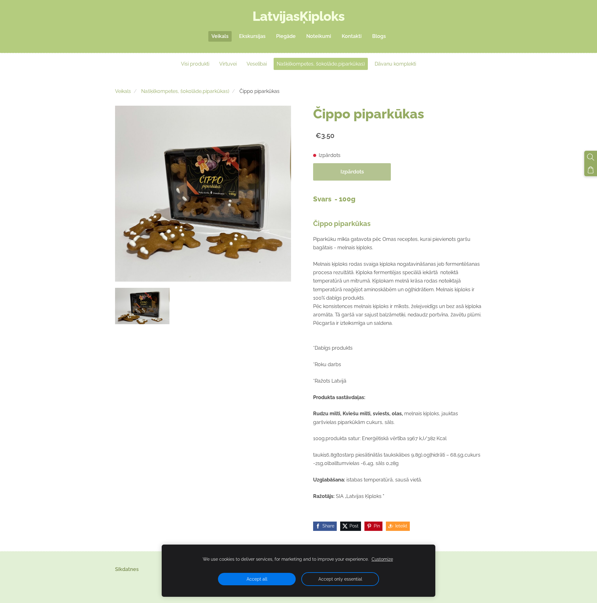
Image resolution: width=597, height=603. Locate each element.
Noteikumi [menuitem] (318, 36)
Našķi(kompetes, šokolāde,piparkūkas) (185, 91)
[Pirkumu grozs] (590, 169)
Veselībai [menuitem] (257, 64)
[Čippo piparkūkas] (142, 306)
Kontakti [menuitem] (352, 36)
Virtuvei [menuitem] (228, 64)
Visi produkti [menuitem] (195, 64)
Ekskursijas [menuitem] (252, 36)
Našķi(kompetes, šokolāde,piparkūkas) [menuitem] (321, 64)
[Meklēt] (590, 157)
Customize (382, 559)
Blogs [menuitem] (379, 36)
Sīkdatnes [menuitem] (127, 569)
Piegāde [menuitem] (286, 36)
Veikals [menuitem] (220, 36)
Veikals (123, 91)
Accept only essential (340, 579)
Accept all (257, 579)
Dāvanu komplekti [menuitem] (395, 64)
